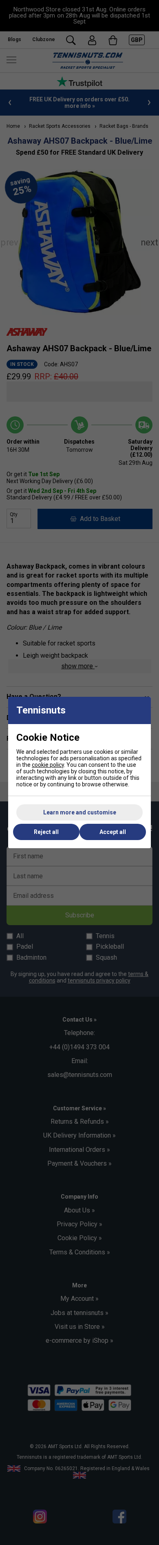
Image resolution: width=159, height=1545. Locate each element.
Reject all (46, 832)
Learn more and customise (79, 812)
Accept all (112, 832)
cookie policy (48, 765)
